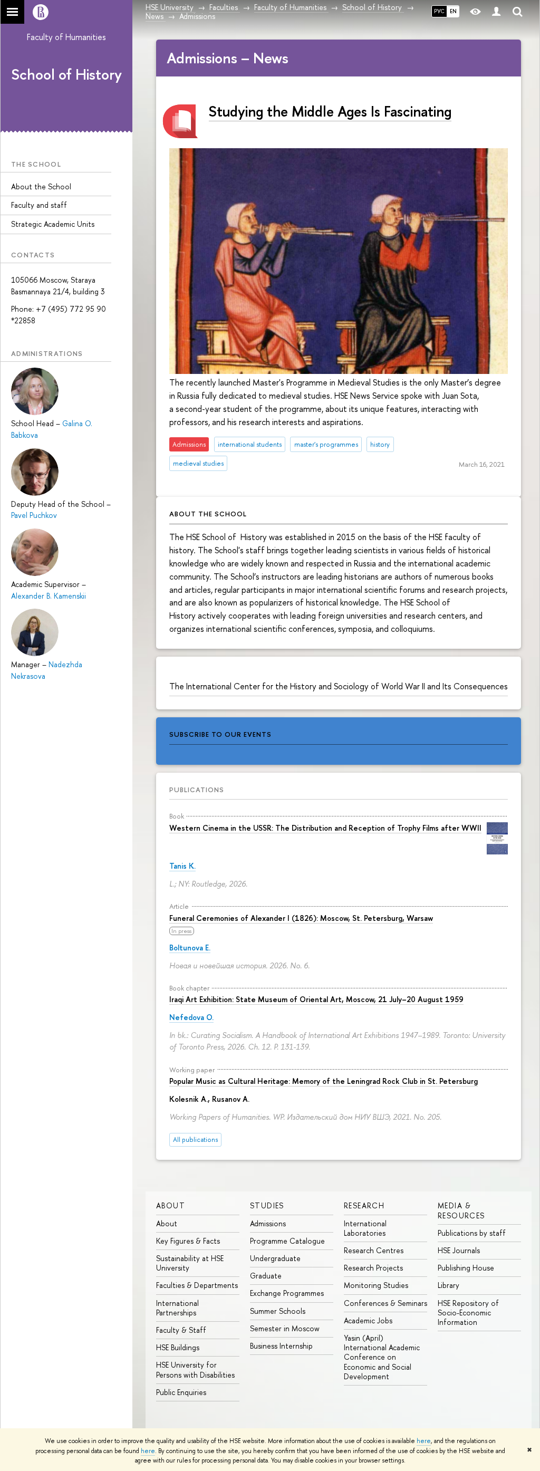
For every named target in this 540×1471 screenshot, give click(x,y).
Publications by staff (472, 1233)
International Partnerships (177, 1308)
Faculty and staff (39, 205)
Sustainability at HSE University (190, 1263)
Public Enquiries (181, 1392)
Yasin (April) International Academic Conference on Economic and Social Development (382, 1357)
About (170, 1205)
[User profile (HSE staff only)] (496, 12)
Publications (196, 789)
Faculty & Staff (181, 1330)
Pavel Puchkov (34, 515)
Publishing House (466, 1268)
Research (364, 1205)
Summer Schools (277, 1311)
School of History (66, 74)
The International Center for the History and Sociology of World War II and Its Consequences (338, 686)
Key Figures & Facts (188, 1241)
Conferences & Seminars (385, 1303)
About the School (41, 186)
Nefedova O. (191, 1017)
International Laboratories (365, 1228)
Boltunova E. (189, 948)
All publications (195, 1139)
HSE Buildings (177, 1347)
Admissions (268, 1223)
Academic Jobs (368, 1320)
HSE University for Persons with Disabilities (195, 1369)
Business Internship (281, 1346)
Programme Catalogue (287, 1241)
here (424, 1441)
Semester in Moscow (285, 1328)
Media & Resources (461, 1210)
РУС (439, 11)
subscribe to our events (220, 734)
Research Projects (373, 1268)
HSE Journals (459, 1250)
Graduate (266, 1276)
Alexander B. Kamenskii (48, 596)
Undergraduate (275, 1258)
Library (448, 1285)
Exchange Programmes (287, 1293)
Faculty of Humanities (66, 37)
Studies (267, 1205)
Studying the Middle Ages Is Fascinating (330, 111)
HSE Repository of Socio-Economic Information (468, 1312)
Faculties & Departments (197, 1285)
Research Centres (373, 1250)
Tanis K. (182, 866)
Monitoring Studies (376, 1285)
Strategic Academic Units (52, 224)
